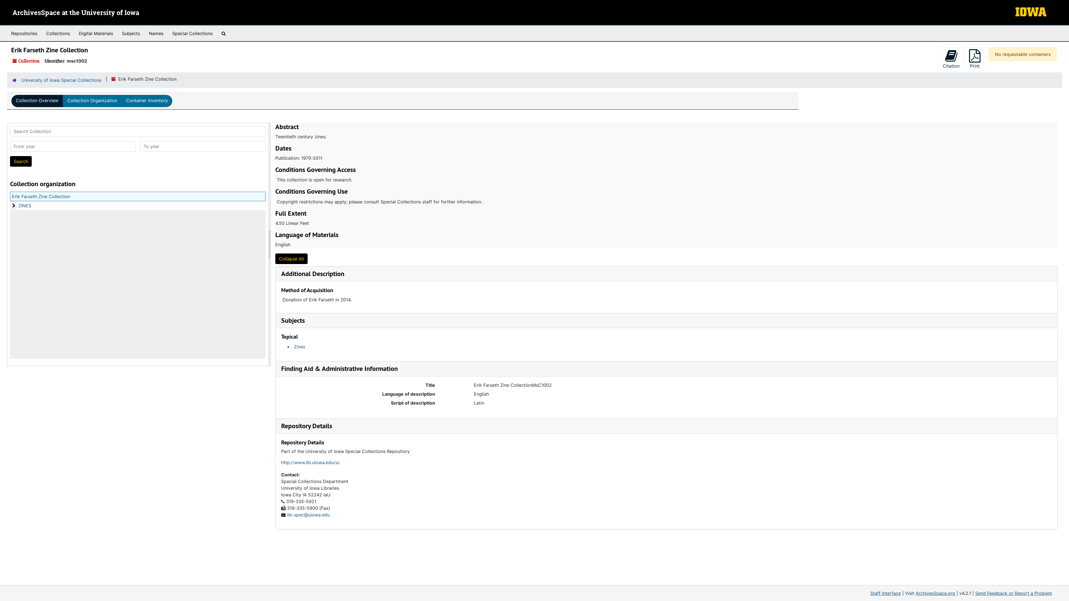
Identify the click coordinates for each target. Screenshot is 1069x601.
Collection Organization (92, 100)
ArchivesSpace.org (935, 593)
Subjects (131, 33)
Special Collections (192, 33)
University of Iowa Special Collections (61, 80)
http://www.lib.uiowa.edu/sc (310, 462)
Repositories (24, 33)
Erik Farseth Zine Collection (41, 196)
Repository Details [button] (306, 426)
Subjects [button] (293, 320)
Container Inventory (147, 100)
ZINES (24, 205)
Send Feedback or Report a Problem (1013, 593)
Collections (58, 33)
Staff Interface (885, 593)
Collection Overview (37, 100)
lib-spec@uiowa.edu (308, 515)
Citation (951, 66)
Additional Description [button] (312, 273)
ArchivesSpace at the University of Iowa (76, 13)
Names (156, 33)
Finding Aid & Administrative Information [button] (339, 368)
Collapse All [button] (291, 259)
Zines (299, 346)
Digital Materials (96, 33)
